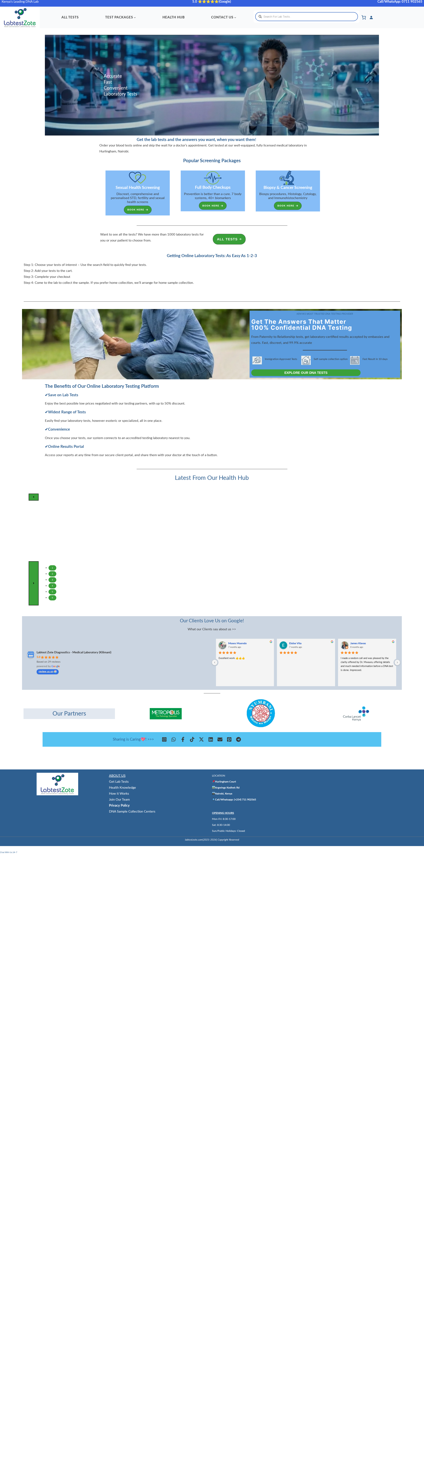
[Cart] (363, 17)
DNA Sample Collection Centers (132, 811)
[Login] (371, 17)
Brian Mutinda (358, 643)
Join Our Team (119, 799)
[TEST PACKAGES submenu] (135, 17)
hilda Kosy (295, 643)
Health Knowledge (122, 787)
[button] (138, 210)
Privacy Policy (119, 805)
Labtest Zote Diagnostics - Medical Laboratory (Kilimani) (74, 652)
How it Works (119, 793)
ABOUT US (117, 775)
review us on (46, 671)
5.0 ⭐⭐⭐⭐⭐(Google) (212, 1)
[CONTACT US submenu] (235, 17)
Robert (232, 643)
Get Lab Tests (119, 781)
